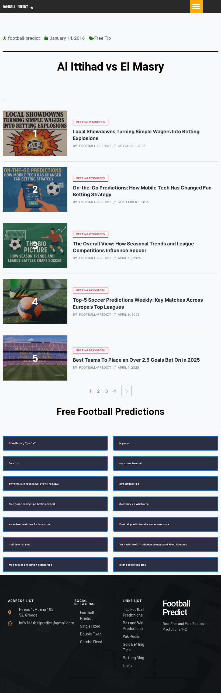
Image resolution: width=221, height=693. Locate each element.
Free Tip (102, 38)
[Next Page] (127, 391)
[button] (196, 6)
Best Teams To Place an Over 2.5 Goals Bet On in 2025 (137, 360)
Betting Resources (90, 122)
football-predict (95, 146)
